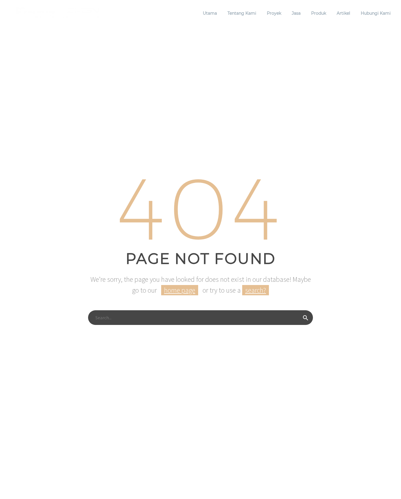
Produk (318, 13)
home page (179, 290)
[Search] (305, 317)
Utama (210, 13)
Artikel (343, 13)
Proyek (274, 13)
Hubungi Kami (376, 13)
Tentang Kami (242, 13)
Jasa (296, 13)
